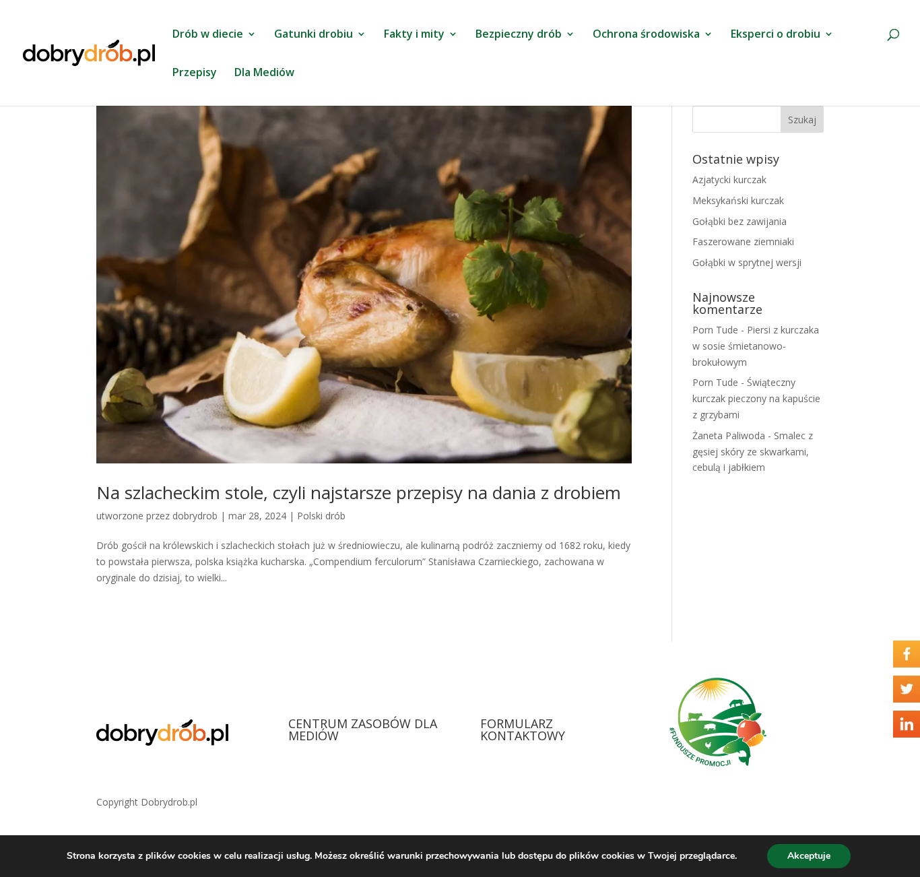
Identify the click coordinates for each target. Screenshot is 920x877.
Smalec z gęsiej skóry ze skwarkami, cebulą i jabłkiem (752, 451)
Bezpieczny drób (518, 35)
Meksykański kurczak (738, 200)
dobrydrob (195, 515)
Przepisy (194, 73)
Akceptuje (808, 855)
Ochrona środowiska (646, 35)
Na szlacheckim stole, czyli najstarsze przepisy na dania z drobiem (358, 492)
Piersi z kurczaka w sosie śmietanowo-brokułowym (755, 345)
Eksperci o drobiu (775, 35)
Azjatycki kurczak (729, 179)
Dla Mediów (264, 73)
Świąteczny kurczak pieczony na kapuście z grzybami (756, 398)
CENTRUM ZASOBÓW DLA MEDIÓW (362, 729)
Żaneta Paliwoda (728, 435)
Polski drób (321, 515)
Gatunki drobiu (313, 35)
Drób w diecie (207, 35)
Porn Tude (715, 329)
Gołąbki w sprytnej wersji (746, 262)
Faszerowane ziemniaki (743, 241)
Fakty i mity (414, 35)
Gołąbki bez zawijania (739, 221)
